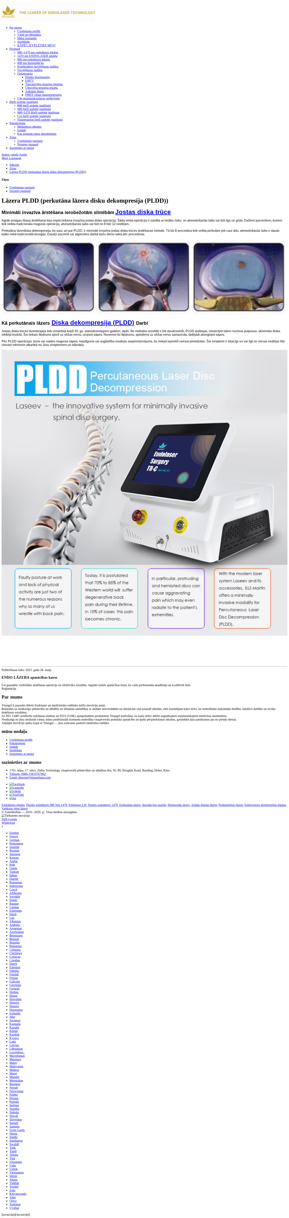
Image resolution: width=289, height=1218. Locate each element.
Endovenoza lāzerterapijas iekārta (265, 805)
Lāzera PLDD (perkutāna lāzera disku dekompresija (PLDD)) (47, 172)
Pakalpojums (17, 123)
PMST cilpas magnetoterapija (43, 95)
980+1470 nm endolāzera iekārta (37, 52)
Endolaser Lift (77, 805)
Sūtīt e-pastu (9, 819)
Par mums (15, 27)
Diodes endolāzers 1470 (103, 805)
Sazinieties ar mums (21, 148)
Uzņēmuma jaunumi (29, 140)
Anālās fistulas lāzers (204, 805)
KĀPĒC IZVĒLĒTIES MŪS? (36, 45)
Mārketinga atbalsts (29, 126)
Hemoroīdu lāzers (179, 805)
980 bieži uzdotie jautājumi (34, 109)
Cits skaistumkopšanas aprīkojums (38, 98)
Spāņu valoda (10, 154)
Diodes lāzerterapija (37, 77)
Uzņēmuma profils (28, 31)
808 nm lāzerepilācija (30, 63)
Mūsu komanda (27, 38)
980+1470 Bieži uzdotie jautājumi (38, 112)
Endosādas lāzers (130, 805)
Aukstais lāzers (34, 91)
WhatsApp (8, 822)
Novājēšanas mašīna (29, 70)
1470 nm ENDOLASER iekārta (37, 56)
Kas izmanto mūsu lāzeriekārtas (36, 133)
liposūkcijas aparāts (154, 805)
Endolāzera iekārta (13, 805)
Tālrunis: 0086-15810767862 (27, 774)
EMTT (29, 80)
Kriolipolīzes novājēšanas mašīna (37, 66)
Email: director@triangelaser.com (30, 777)
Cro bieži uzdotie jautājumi (34, 116)
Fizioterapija (25, 73)
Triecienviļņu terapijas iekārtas (44, 84)
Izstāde (21, 130)
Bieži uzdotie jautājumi (23, 102)
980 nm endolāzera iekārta (33, 59)
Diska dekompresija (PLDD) (93, 322)
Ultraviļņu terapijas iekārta (41, 87)
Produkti (14, 49)
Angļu (23, 154)
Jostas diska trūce (143, 211)
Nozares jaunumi (27, 144)
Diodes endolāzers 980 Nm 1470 (46, 805)
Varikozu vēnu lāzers (15, 808)
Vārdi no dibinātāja (29, 34)
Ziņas (12, 137)
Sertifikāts (23, 41)
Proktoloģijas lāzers (231, 805)
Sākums (14, 164)
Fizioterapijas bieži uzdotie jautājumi (40, 119)
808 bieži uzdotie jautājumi (34, 105)
